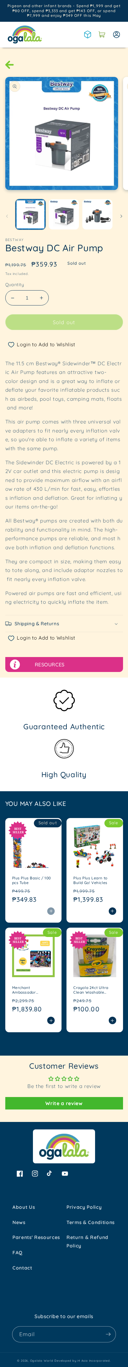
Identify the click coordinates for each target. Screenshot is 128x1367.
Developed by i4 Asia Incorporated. (82, 1360)
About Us (23, 1207)
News (18, 1222)
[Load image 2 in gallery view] (64, 214)
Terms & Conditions (90, 1222)
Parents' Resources (36, 1237)
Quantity (14, 284)
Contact (22, 1268)
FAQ (17, 1253)
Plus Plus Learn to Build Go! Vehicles (90, 880)
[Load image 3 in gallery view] (97, 214)
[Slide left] (7, 216)
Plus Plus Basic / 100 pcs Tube (31, 880)
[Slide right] (121, 216)
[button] (101, 34)
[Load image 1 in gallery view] (31, 214)
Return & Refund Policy (87, 1241)
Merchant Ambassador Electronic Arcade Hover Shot (29, 990)
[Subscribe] (108, 1334)
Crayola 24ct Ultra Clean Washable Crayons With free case (90, 990)
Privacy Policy (84, 1207)
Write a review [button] (63, 1103)
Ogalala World (41, 1360)
